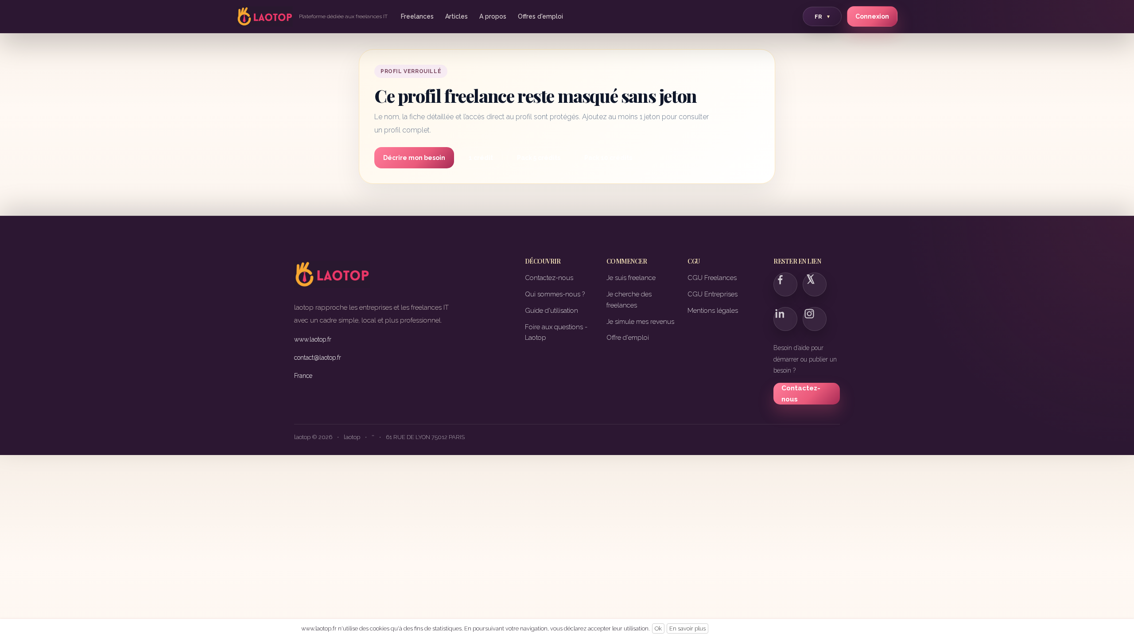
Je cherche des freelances (629, 299)
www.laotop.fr (312, 339)
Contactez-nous (549, 278)
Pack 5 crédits (538, 157)
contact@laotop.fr (317, 357)
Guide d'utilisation (551, 311)
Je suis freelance (631, 278)
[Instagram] (815, 319)
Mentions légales (712, 311)
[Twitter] (815, 284)
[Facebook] (785, 284)
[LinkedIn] (785, 319)
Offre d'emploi (627, 338)
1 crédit (481, 157)
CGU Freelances (712, 278)
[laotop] (265, 16)
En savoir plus (687, 628)
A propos (492, 16)
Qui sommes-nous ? (555, 294)
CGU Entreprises (712, 294)
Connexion (872, 16)
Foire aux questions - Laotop (556, 332)
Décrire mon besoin (414, 157)
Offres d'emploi (540, 16)
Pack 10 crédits (608, 157)
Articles (456, 16)
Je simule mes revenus (640, 322)
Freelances (417, 16)
